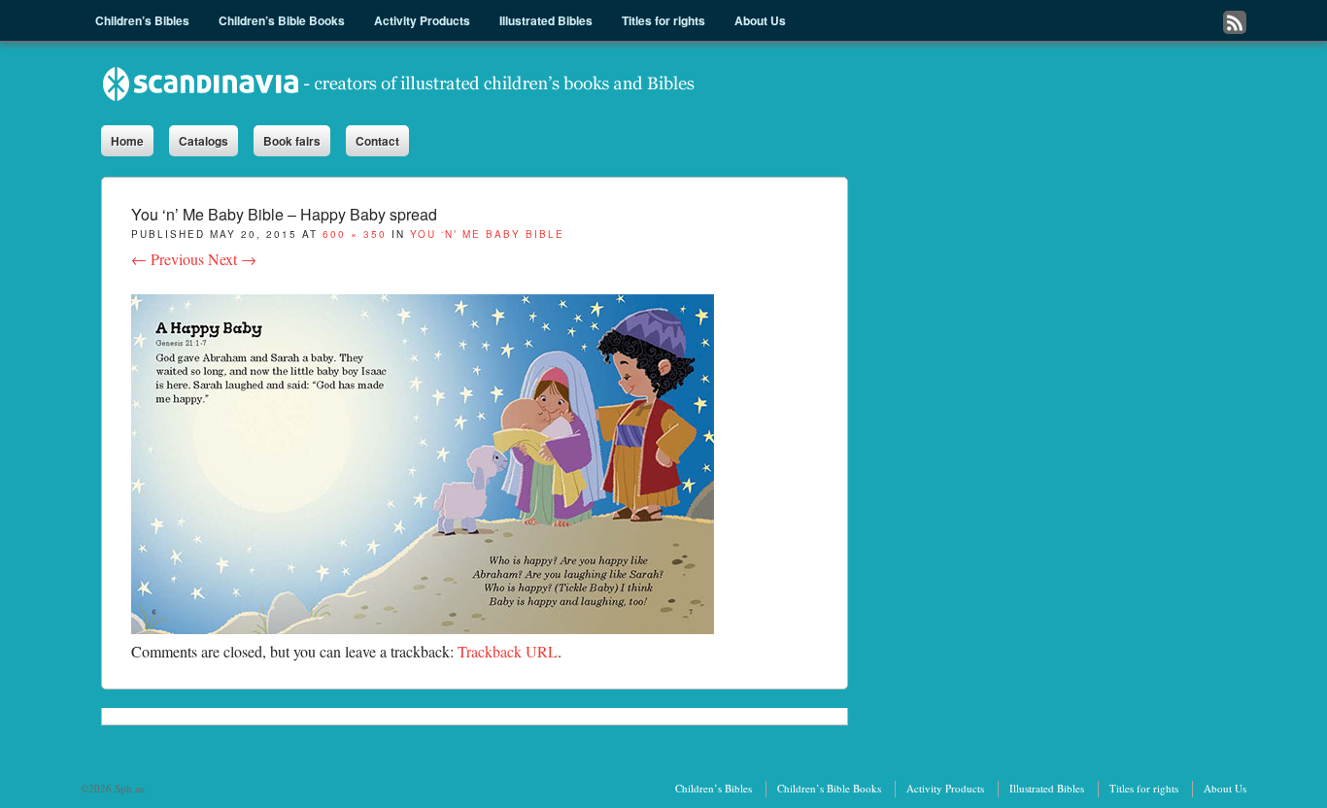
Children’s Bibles (713, 788)
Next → (232, 259)
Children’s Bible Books (829, 788)
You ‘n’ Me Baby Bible (487, 234)
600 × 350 (355, 234)
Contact (377, 141)
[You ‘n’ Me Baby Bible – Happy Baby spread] (422, 628)
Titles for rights (1143, 788)
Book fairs (292, 141)
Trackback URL (508, 651)
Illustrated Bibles (1046, 788)
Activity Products (945, 788)
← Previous (167, 259)
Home (127, 141)
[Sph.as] (399, 83)
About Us (1225, 788)
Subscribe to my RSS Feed (1234, 22)
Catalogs (203, 141)
